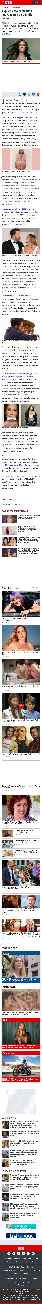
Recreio (17, 1273)
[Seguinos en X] (18, 1253)
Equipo (16, 1282)
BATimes (35, 1262)
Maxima (25, 1273)
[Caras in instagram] (8, 1253)
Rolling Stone (25, 1270)
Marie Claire (26, 1259)
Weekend (7, 1262)
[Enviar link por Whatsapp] (29, 94)
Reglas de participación (29, 1282)
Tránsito (21, 1285)
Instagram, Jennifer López (26, 117)
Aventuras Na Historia (10, 1270)
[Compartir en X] (24, 94)
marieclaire (21, 987)
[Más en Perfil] (13, 948)
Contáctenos (33, 1279)
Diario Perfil (7, 1259)
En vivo (37, 3)
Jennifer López (7, 505)
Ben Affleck (18, 505)
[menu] (3, 3)
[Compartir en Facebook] (20, 94)
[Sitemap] (33, 1253)
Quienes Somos (21, 1279)
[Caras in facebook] (13, 1253)
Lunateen (26, 1262)
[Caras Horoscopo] (21, 1238)
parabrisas (21, 1053)
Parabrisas (17, 1262)
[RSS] (28, 1253)
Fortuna (36, 1259)
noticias (21, 953)
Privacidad (8, 1282)
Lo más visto (9, 1117)
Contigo (30, 1267)
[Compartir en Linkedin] (33, 94)
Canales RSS (8, 1279)
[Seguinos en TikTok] (23, 1253)
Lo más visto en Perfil (14, 1171)
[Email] (38, 94)
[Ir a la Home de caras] (8, 3)
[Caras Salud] (21, 1228)
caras (21, 1020)
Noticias (17, 1259)
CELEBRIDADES (6, 7)
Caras (23, 1267)
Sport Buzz (36, 1270)
